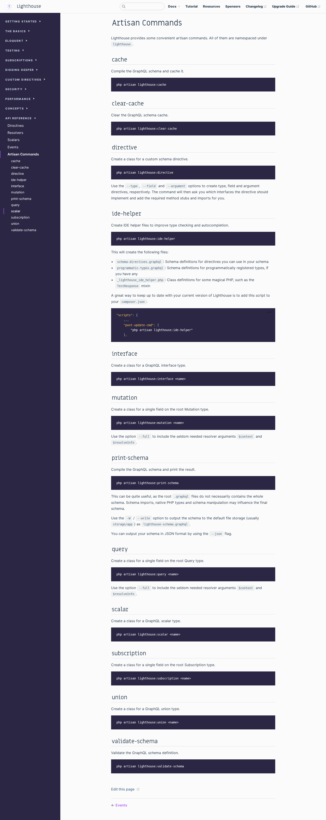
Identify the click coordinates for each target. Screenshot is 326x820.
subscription (20, 217)
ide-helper (18, 180)
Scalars (14, 140)
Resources (211, 6)
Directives (16, 125)
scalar (15, 211)
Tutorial (191, 6)
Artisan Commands (23, 154)
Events (13, 147)
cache (15, 161)
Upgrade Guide (285, 6)
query (15, 205)
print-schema (21, 199)
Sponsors (232, 6)
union (15, 223)
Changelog (256, 6)
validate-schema (23, 230)
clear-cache (20, 167)
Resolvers (15, 133)
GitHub (313, 6)
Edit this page (122, 789)
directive (17, 173)
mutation (17, 192)
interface (17, 186)
